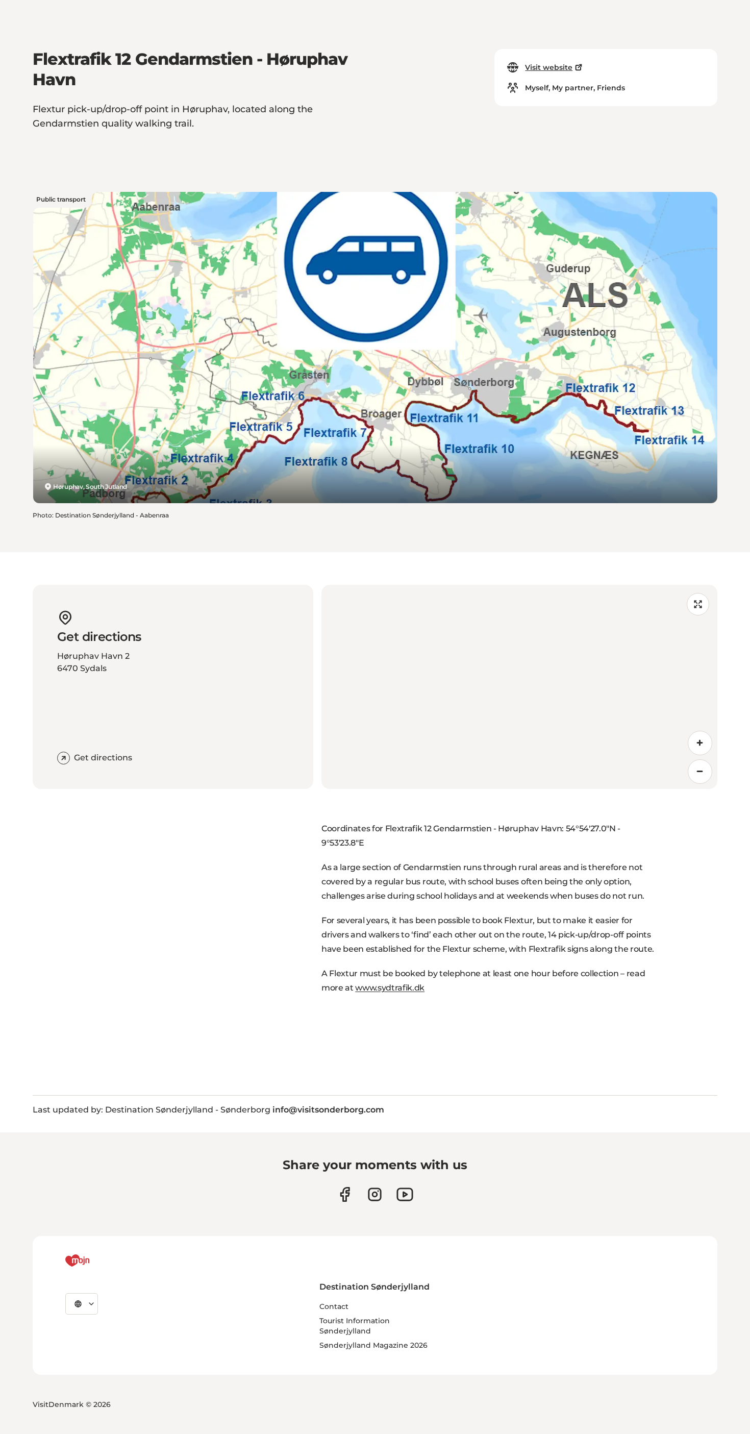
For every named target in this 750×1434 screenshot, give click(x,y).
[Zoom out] (700, 771)
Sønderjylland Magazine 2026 (373, 1345)
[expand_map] (698, 604)
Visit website (548, 67)
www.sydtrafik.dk (389, 988)
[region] (519, 687)
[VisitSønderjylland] (96, 1260)
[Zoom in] (700, 743)
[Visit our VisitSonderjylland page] (345, 1194)
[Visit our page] (375, 1194)
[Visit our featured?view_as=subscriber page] (405, 1194)
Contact (333, 1306)
